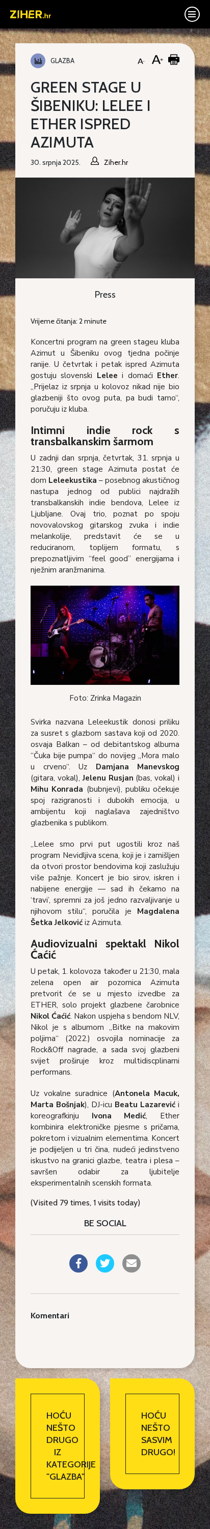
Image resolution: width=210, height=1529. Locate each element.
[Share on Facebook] (78, 1269)
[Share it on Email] (131, 1269)
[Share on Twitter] (105, 1269)
